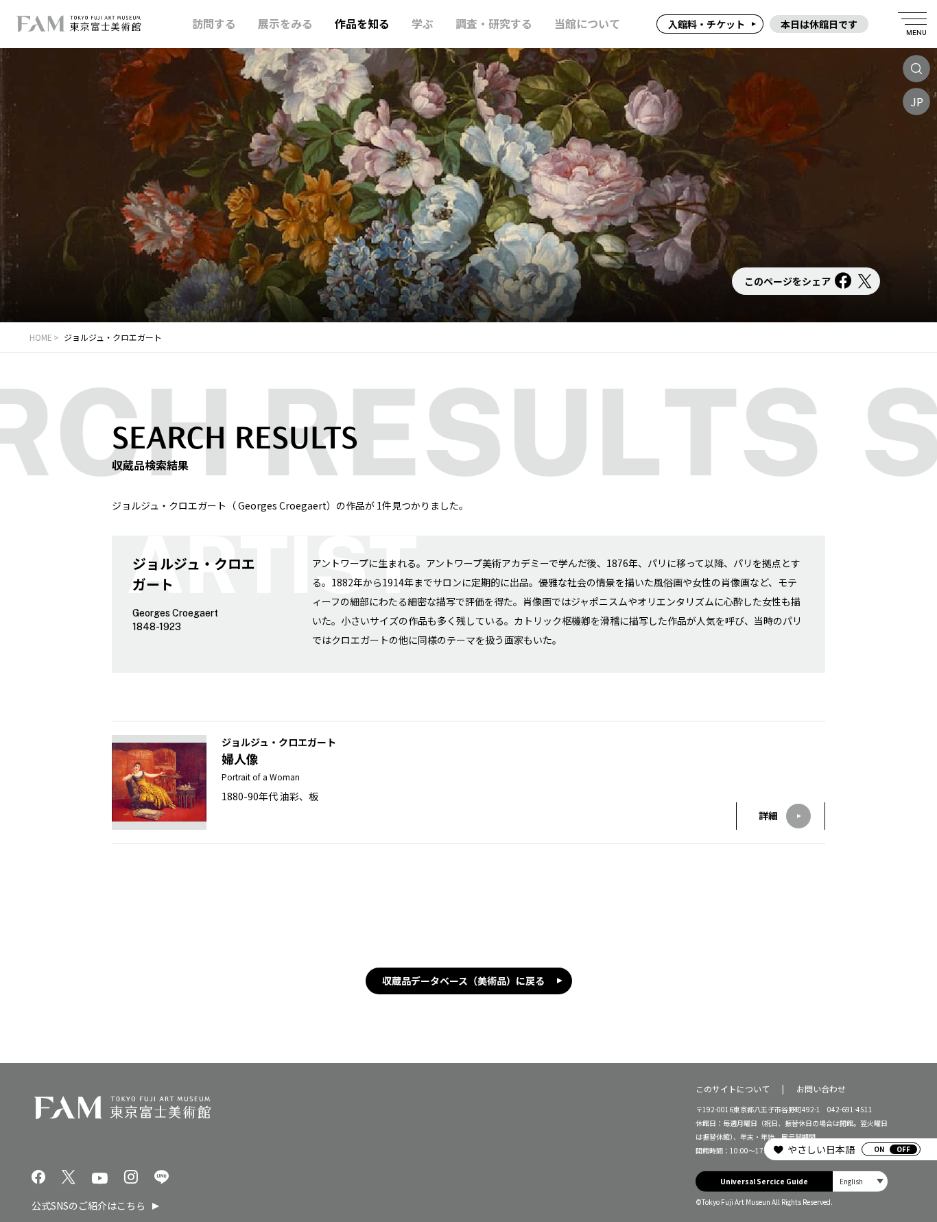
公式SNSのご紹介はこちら (88, 1205)
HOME (40, 337)
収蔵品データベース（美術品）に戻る (463, 980)
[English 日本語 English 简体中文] (860, 1181)
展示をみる (285, 23)
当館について (587, 23)
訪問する (214, 23)
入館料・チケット (706, 24)
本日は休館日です (819, 24)
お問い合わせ (821, 1088)
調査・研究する (493, 23)
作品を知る (362, 23)
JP (916, 101)
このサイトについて (733, 1088)
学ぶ (423, 23)
